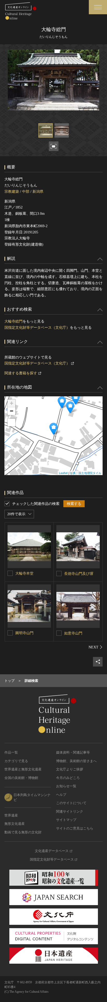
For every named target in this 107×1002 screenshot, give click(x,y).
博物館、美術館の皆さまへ (76, 761)
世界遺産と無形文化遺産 (23, 769)
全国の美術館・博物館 (21, 778)
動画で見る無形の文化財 (23, 832)
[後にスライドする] (96, 647)
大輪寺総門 (13, 321)
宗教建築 (11, 192)
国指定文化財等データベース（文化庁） (37, 328)
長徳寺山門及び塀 (78, 574)
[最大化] (11, 422)
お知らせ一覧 (66, 786)
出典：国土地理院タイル (85, 473)
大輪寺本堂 (24, 573)
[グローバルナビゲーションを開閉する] (98, 7)
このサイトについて (71, 803)
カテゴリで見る (16, 761)
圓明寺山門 (24, 633)
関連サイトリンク (69, 811)
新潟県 (37, 192)
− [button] (11, 411)
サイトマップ (66, 820)
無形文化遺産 (14, 824)
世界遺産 (11, 815)
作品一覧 (11, 752)
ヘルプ (61, 795)
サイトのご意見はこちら (74, 828)
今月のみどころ (68, 778)
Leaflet (63, 473)
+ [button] (11, 403)
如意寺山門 (73, 633)
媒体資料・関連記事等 (73, 752)
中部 (25, 192)
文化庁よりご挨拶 (69, 769)
